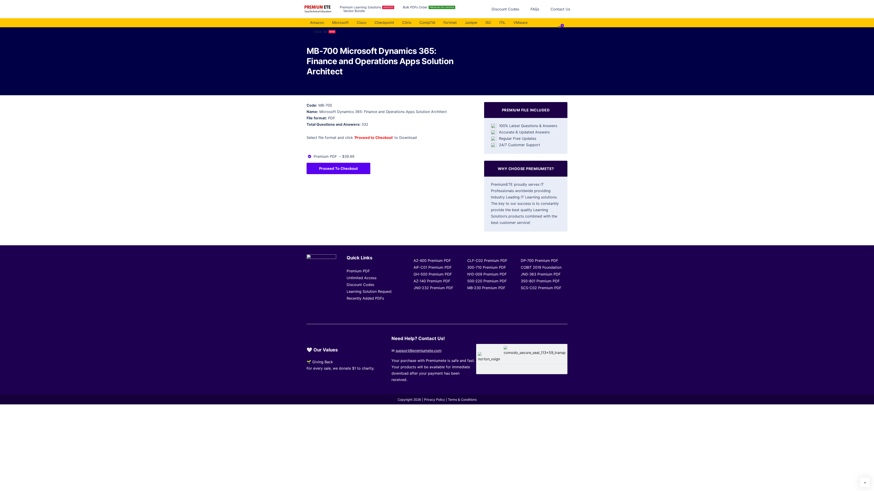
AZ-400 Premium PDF (432, 260)
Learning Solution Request (369, 291)
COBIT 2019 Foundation (541, 267)
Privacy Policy (434, 399)
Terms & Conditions (462, 399)
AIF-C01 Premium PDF (433, 267)
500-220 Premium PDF (487, 281)
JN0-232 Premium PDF (433, 288)
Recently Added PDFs (365, 298)
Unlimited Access (361, 278)
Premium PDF (358, 271)
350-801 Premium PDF (540, 281)
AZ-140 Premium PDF (432, 281)
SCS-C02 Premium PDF (541, 288)
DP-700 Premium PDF (539, 260)
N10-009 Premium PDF (487, 274)
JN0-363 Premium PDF (541, 274)
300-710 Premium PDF (486, 267)
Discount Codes (360, 284)
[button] (864, 482)
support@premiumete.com (419, 350)
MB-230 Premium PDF (486, 288)
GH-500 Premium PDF (433, 274)
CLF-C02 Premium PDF (487, 260)
